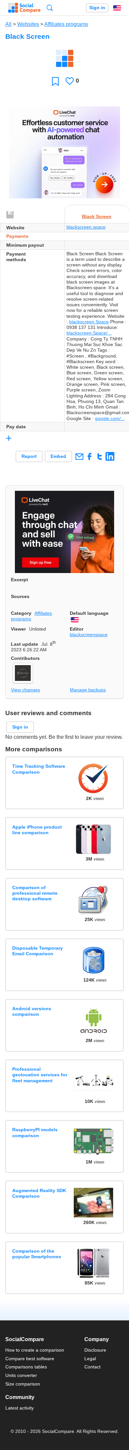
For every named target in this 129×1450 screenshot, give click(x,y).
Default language (89, 613)
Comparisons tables (26, 1366)
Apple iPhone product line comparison (37, 829)
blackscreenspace (89, 634)
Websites (28, 24)
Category (21, 613)
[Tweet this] (99, 456)
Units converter (21, 1375)
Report (29, 456)
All (8, 24)
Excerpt (19, 579)
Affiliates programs (66, 24)
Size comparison (22, 1384)
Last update (24, 644)
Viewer (18, 629)
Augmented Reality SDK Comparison (39, 1193)
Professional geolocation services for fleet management (39, 1074)
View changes (25, 689)
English (117, 8)
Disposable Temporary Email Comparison (37, 950)
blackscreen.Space (89, 321)
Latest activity (19, 1408)
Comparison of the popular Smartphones (36, 1253)
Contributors (25, 658)
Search (50, 8)
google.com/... (110, 418)
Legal (90, 1358)
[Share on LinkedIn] (110, 456)
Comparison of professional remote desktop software (35, 893)
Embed (58, 456)
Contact (92, 1366)
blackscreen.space (86, 227)
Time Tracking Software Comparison (38, 768)
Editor (76, 629)
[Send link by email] (79, 456)
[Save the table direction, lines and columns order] (10, 215)
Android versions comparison (31, 1011)
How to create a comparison (34, 1350)
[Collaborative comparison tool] (24, 8)
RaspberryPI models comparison (35, 1132)
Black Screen (96, 216)
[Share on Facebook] (89, 456)
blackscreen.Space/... (88, 333)
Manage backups (88, 689)
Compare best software (29, 1358)
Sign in (97, 7)
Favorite (55, 81)
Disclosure (95, 1350)
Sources (20, 596)
